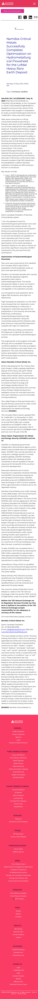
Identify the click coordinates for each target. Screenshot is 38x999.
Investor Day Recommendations (18, 881)
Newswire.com (18, 952)
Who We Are (18, 929)
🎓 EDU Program (18, 899)
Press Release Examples (18, 896)
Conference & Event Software (18, 821)
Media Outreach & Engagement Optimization (18, 867)
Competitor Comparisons (18, 869)
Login (18, 967)
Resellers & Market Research (18, 743)
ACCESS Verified (18, 777)
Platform (18, 914)
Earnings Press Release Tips (18, 878)
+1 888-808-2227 (18, 970)
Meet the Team (18, 932)
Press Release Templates (18, 893)
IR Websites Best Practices (18, 872)
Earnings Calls (18, 798)
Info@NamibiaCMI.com (16, 629)
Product (18, 911)
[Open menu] (34, 3)
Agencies (18, 737)
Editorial (18, 979)
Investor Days (18, 804)
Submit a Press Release (18, 837)
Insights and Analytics (18, 774)
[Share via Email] (35, 17)
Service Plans (18, 849)
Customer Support (18, 976)
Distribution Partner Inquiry (18, 984)
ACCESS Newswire (18, 949)
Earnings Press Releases (18, 801)
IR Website (18, 792)
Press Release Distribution (18, 758)
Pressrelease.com (18, 955)
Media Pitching (18, 763)
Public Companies (18, 731)
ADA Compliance (18, 795)
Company (18, 916)
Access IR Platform (18, 790)
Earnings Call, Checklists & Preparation (18, 875)
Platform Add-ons (18, 852)
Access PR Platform (18, 755)
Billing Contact (18, 981)
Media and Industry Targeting (18, 769)
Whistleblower (18, 806)
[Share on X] (25, 17)
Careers (18, 937)
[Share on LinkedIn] (30, 17)
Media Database (18, 760)
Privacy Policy (22, 993)
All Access (18, 819)
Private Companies (18, 734)
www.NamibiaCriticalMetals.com (14, 632)
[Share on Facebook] (19, 17)
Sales (18, 973)
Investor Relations (18, 934)
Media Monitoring (18, 766)
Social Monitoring (18, 772)
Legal (18, 740)
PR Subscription (18, 834)
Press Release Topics (18, 864)
